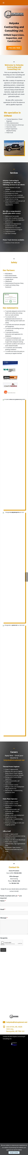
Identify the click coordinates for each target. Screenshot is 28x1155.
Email (2, 909)
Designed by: (14, 1042)
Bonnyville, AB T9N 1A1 (15, 1031)
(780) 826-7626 (14, 48)
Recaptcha (3, 938)
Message (3, 918)
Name (3, 901)
